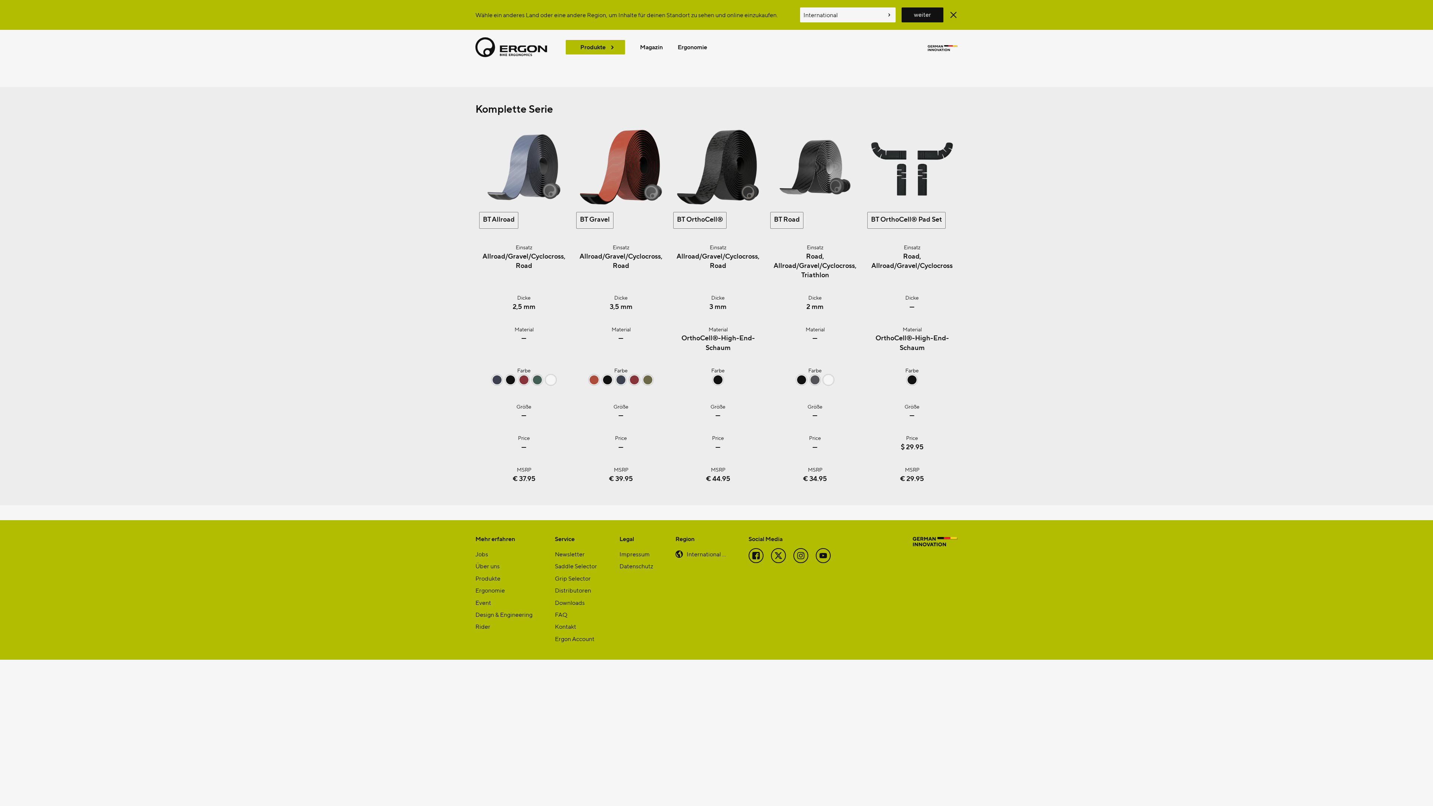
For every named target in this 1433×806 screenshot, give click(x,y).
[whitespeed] (551, 383)
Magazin (651, 47)
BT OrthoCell (700, 219)
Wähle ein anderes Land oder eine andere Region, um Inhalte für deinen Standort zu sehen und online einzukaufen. (626, 15)
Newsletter (570, 554)
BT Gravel (595, 219)
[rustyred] (594, 383)
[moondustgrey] (815, 383)
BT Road (787, 219)
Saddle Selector (576, 566)
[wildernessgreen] (537, 383)
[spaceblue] (497, 383)
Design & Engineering (504, 614)
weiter (922, 14)
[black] (510, 383)
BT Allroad (499, 219)
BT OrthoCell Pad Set (906, 219)
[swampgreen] (648, 383)
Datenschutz (636, 566)
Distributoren (573, 590)
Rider (482, 626)
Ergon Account (574, 639)
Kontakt (565, 626)
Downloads (570, 602)
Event (483, 602)
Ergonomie (692, 47)
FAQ (561, 614)
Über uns (487, 566)
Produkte (593, 47)
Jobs (481, 554)
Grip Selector (573, 578)
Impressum (634, 554)
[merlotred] (524, 383)
